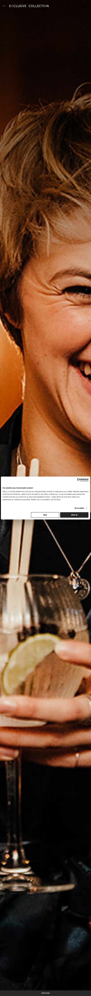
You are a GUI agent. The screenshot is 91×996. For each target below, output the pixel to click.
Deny (45, 515)
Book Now (46, 993)
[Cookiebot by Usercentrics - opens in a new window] (78, 480)
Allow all (74, 515)
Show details (79, 508)
